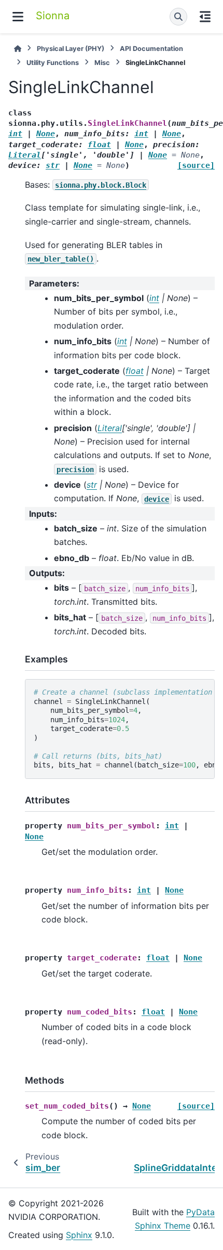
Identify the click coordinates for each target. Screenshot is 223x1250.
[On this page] (205, 16)
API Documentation (151, 49)
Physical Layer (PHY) (70, 49)
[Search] (178, 16)
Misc (102, 63)
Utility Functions (52, 63)
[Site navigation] (17, 16)
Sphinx (79, 1235)
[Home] (17, 48)
